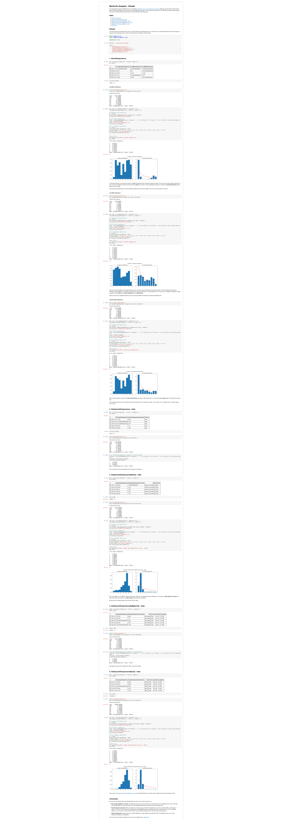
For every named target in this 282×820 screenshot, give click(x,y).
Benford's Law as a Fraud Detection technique (149, 9)
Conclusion (114, 25)
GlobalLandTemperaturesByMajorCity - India (121, 22)
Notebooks (146, 817)
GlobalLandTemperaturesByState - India (120, 21)
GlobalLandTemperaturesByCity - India (120, 24)
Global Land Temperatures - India (119, 19)
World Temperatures (116, 18)
